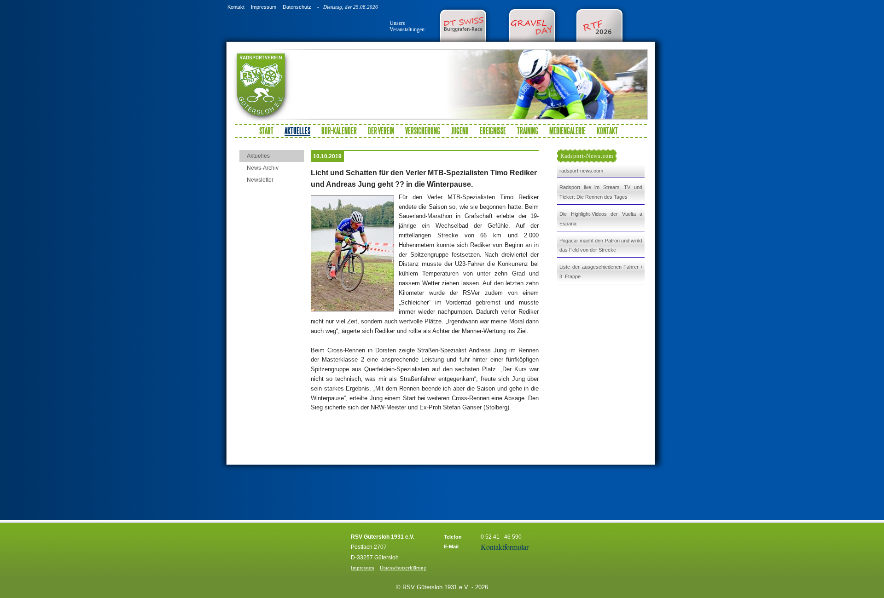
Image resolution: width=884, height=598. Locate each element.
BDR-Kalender (339, 130)
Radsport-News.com (586, 156)
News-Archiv (263, 168)
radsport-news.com (581, 170)
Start (266, 130)
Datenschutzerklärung (403, 567)
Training (527, 130)
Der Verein (381, 130)
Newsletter (260, 180)
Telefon (453, 537)
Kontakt (235, 7)
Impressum (263, 7)
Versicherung (422, 130)
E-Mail (451, 546)
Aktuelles (258, 156)
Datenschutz (297, 7)
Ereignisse (493, 130)
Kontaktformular (505, 547)
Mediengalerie (567, 130)
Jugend (460, 130)
